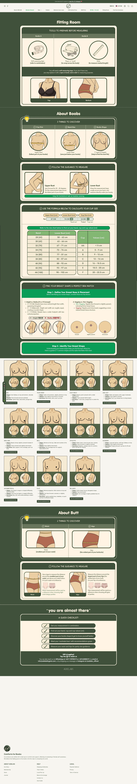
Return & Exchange (42, 775)
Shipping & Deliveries (42, 767)
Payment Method (74, 767)
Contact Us (40, 778)
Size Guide (39, 780)
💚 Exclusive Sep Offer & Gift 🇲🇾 (4, 393)
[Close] (4, 383)
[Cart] (132, 6)
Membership (7, 769)
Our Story (6, 767)
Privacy (72, 769)
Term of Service (74, 772)
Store (5, 772)
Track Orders (40, 769)
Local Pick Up (40, 772)
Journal (6, 775)
